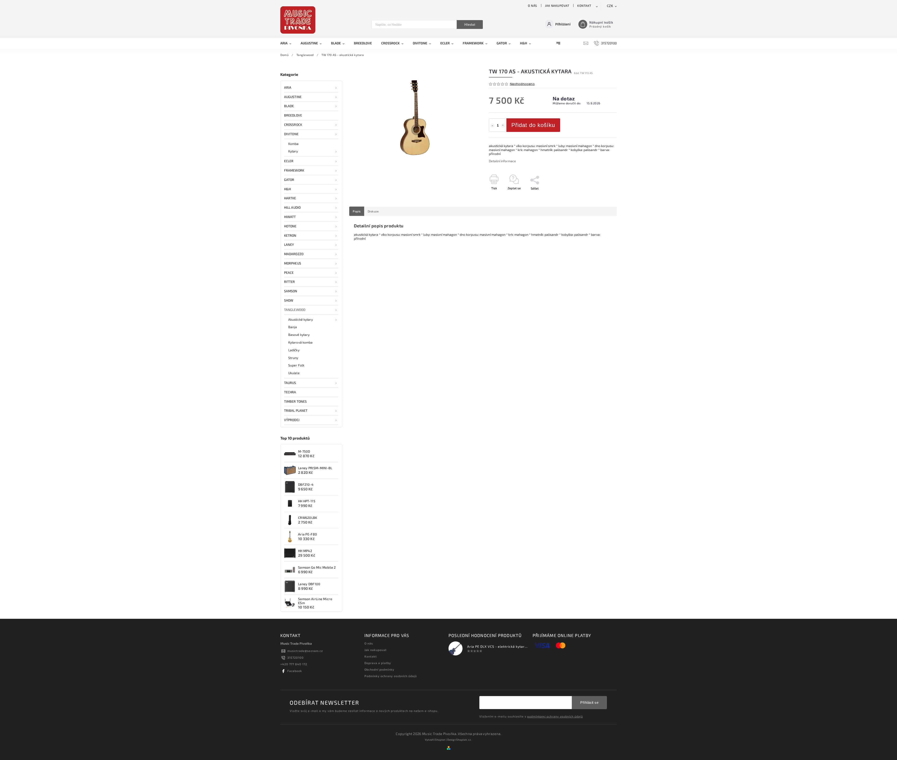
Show (288, 300)
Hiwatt (290, 217)
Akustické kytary (300, 319)
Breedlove (293, 115)
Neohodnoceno (522, 84)
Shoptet (440, 739)
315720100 (295, 657)
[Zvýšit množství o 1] (503, 125)
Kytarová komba (300, 342)
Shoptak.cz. (464, 739)
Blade (289, 106)
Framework (294, 170)
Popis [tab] (357, 211)
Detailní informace (502, 161)
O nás (532, 5)
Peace (289, 272)
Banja (292, 327)
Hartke (290, 198)
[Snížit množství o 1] (492, 125)
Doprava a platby (377, 663)
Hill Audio (292, 207)
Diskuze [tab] (373, 211)
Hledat (469, 24)
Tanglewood (294, 310)
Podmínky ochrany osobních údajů (390, 676)
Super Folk (296, 365)
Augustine (293, 97)
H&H (287, 189)
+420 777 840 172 (293, 664)
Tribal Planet (295, 410)
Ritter (289, 282)
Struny (293, 358)
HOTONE (290, 226)
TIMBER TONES (295, 401)
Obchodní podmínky (379, 669)
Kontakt (584, 5)
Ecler (289, 161)
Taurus (290, 383)
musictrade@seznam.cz (305, 651)
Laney (289, 244)
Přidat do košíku (533, 125)
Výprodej (291, 420)
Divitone (291, 134)
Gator (289, 180)
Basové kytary (299, 335)
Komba (293, 144)
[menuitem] (288, 43)
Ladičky (293, 350)
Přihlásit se (589, 702)
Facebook (294, 671)
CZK (610, 6)
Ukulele (294, 373)
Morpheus (292, 263)
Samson (290, 291)
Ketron (290, 235)
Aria (287, 87)
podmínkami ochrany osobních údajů (555, 716)
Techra (290, 392)
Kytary (293, 151)
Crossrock (293, 125)
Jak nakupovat (557, 5)
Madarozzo (293, 254)
